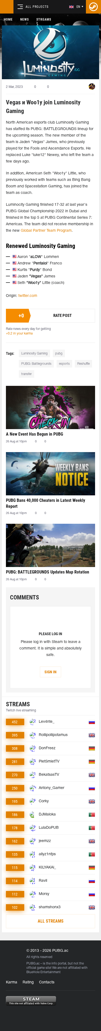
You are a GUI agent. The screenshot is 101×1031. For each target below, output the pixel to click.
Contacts (46, 982)
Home (8, 19)
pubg (58, 353)
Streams (43, 19)
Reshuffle (83, 363)
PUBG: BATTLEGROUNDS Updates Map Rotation (47, 572)
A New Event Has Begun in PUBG (34, 434)
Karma (11, 982)
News (24, 19)
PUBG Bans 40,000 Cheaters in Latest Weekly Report (45, 503)
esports (64, 363)
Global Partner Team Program (46, 231)
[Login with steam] (93, 7)
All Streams (51, 921)
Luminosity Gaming (34, 353)
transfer (26, 374)
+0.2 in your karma (19, 333)
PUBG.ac (33, 963)
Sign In (50, 672)
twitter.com (27, 296)
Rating (28, 982)
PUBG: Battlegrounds (36, 363)
